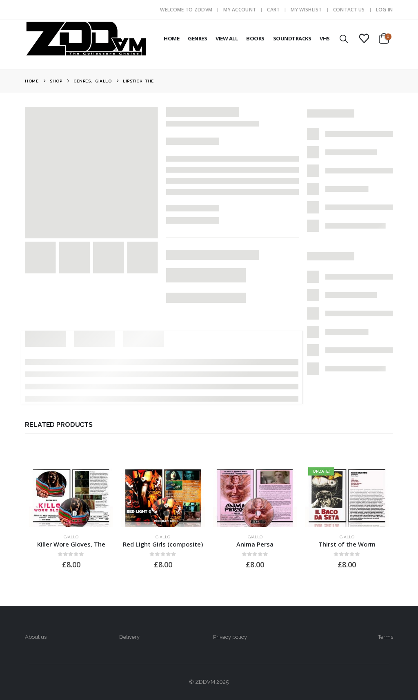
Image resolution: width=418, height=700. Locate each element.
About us (36, 637)
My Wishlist (306, 9)
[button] (344, 39)
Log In (384, 9)
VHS (325, 38)
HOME (171, 38)
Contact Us (349, 9)
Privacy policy (230, 637)
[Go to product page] (71, 495)
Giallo (71, 537)
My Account (239, 9)
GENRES (197, 38)
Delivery (129, 637)
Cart (273, 9)
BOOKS (255, 38)
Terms (385, 637)
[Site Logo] (86, 38)
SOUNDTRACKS (292, 38)
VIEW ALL (227, 38)
